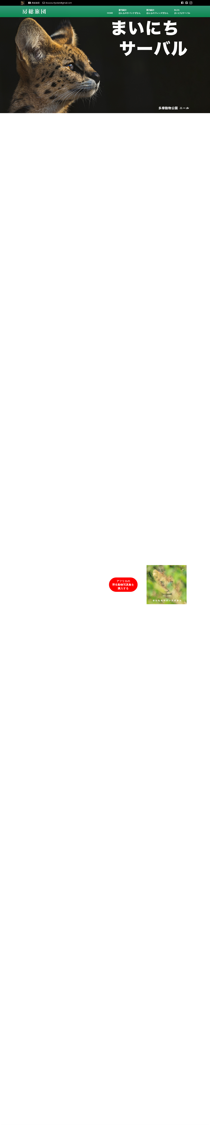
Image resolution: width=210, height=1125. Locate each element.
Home (110, 13)
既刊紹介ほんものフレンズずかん (157, 11)
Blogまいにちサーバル (182, 11)
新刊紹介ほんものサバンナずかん (130, 11)
